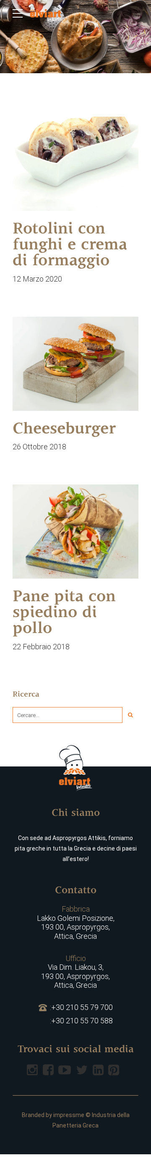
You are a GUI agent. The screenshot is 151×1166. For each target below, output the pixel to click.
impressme (68, 1115)
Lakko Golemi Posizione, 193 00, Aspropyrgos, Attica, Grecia (76, 922)
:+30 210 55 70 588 (81, 1020)
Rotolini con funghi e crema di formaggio (70, 245)
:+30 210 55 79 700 (81, 1007)
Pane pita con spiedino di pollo (64, 613)
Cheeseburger (64, 430)
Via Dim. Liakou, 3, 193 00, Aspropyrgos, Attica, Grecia (75, 972)
